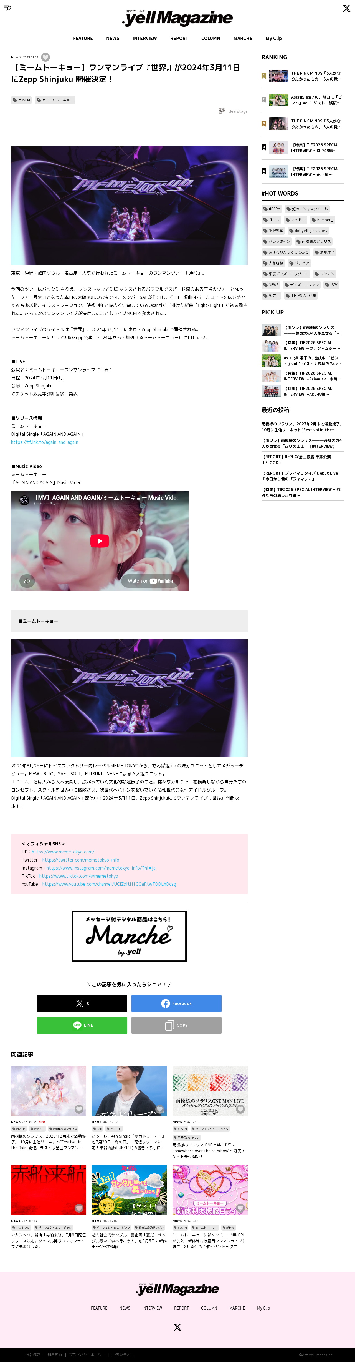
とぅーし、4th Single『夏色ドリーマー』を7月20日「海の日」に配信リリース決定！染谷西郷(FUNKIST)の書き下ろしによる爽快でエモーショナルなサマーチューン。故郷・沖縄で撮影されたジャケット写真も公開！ (129, 1142)
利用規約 (54, 1354)
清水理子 (327, 252)
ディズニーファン (304, 284)
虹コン (274, 219)
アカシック (23, 1228)
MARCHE (243, 38)
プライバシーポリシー (87, 1354)
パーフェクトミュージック (212, 1129)
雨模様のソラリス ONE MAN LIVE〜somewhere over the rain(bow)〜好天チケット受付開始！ (209, 1150)
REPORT (179, 38)
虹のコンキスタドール (310, 208)
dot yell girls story (311, 230)
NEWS (112, 38)
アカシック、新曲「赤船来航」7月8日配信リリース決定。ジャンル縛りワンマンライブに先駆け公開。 (48, 1240)
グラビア (302, 263)
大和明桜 (276, 263)
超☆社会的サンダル (151, 1228)
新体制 (230, 1228)
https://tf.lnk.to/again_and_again (44, 442)
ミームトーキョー (207, 1228)
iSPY (334, 284)
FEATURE (83, 38)
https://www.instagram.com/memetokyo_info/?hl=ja (101, 868)
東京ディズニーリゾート (288, 273)
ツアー (274, 295)
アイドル (298, 219)
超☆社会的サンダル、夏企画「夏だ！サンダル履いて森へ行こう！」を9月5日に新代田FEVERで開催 (129, 1240)
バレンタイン (279, 241)
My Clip (274, 38)
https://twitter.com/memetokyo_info (80, 860)
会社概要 (33, 1354)
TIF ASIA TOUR (303, 295)
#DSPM (24, 99)
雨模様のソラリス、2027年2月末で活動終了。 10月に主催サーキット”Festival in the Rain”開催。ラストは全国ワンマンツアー (48, 1142)
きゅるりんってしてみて (288, 252)
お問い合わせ (123, 1354)
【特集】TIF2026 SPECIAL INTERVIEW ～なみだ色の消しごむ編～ (301, 492)
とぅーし (115, 1129)
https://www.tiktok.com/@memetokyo (78, 876)
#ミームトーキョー (58, 99)
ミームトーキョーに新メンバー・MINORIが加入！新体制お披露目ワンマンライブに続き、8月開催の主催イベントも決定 (209, 1240)
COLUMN (210, 38)
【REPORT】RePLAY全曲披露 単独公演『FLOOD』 (296, 459)
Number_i (325, 219)
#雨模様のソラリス (65, 1129)
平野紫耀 (276, 230)
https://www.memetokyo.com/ (63, 852)
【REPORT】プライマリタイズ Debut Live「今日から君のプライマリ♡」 (300, 476)
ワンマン (327, 273)
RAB (99, 1129)
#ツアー (39, 1129)
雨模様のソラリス (189, 1138)
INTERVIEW (145, 38)
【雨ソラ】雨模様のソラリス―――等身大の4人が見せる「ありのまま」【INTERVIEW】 (302, 443)
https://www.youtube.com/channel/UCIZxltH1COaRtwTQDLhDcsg (109, 884)
